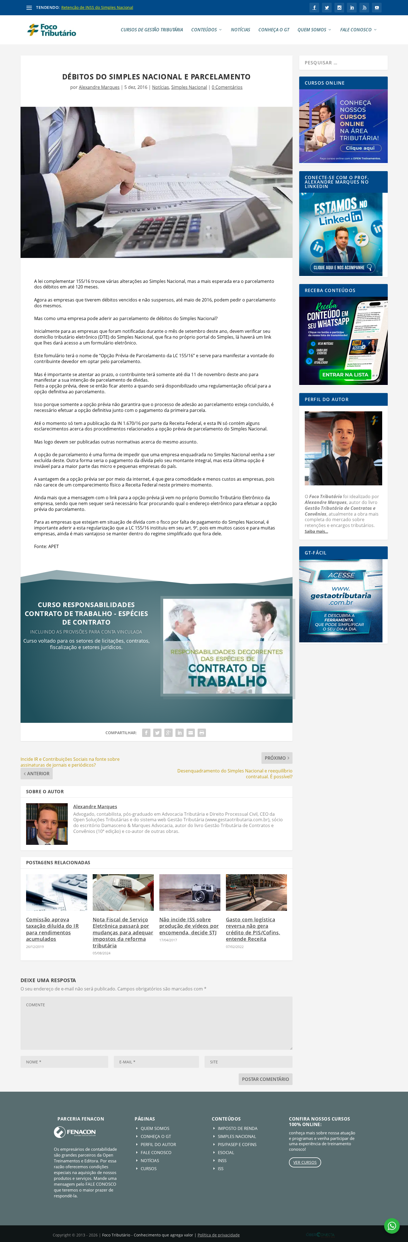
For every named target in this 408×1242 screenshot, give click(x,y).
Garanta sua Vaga (86, 665)
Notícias (240, 30)
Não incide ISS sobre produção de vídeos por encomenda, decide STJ (189, 926)
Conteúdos (204, 30)
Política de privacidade (219, 1235)
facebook (314, 7)
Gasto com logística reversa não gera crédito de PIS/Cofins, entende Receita (253, 929)
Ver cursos (305, 1162)
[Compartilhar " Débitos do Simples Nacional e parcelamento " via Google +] (168, 732)
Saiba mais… (316, 531)
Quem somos (312, 30)
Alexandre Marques (99, 87)
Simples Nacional (189, 87)
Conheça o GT (273, 30)
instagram (339, 7)
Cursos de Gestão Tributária (152, 30)
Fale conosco (356, 30)
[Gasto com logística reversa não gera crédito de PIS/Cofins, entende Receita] (256, 892)
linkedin (352, 7)
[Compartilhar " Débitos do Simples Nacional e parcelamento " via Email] (190, 732)
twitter (327, 7)
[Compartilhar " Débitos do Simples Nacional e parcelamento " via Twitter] (157, 732)
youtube (377, 7)
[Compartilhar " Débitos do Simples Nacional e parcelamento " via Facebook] (146, 732)
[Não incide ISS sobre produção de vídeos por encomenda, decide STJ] (189, 892)
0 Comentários (227, 87)
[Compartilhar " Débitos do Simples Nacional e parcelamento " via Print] (201, 732)
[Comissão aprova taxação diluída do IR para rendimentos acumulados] (56, 892)
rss (364, 7)
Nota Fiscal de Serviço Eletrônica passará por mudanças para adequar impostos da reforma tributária (123, 932)
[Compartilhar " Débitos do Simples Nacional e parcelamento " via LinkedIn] (179, 732)
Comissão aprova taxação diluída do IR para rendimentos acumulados (52, 929)
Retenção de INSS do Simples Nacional (97, 7)
